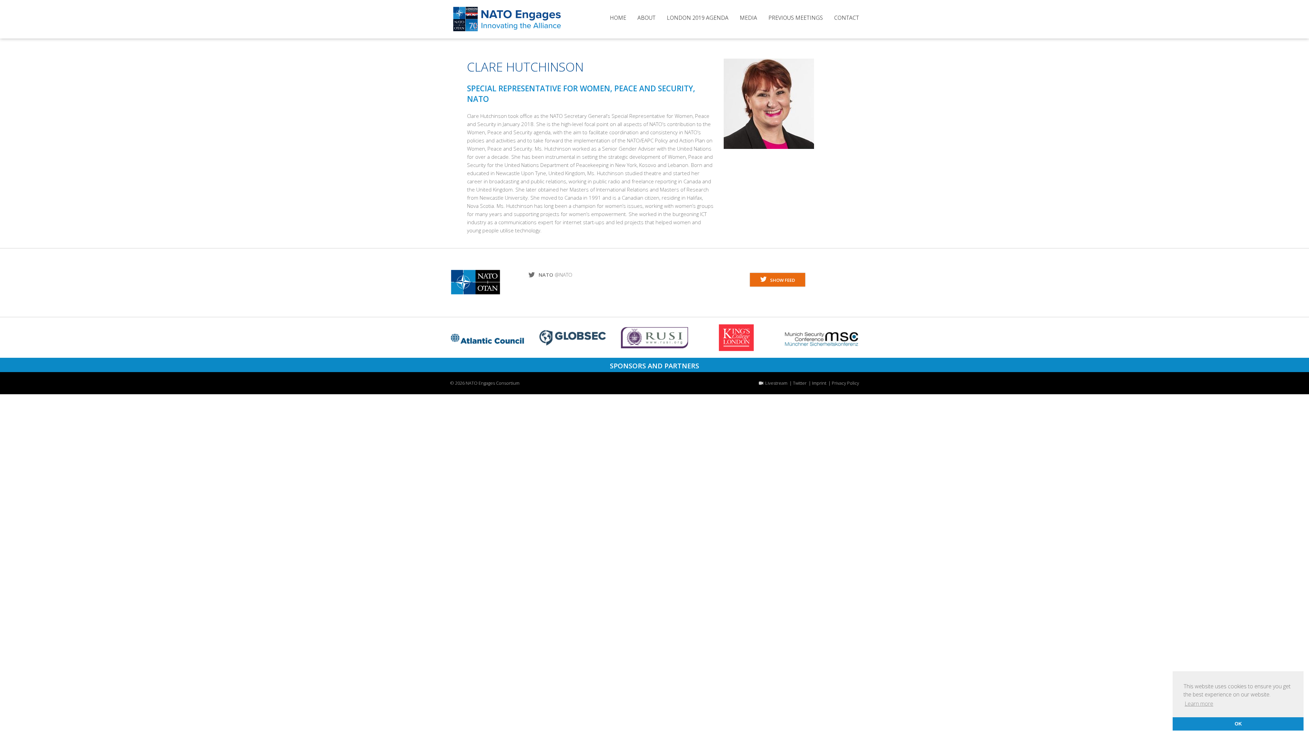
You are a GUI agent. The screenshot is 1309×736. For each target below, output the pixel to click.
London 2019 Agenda (697, 18)
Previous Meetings (795, 18)
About (646, 18)
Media (748, 18)
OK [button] (1238, 723)
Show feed (781, 280)
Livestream (775, 383)
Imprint (819, 383)
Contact (846, 18)
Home (618, 18)
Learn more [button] (1199, 703)
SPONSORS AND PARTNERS (654, 365)
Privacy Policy (845, 383)
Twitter (800, 383)
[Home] (507, 31)
